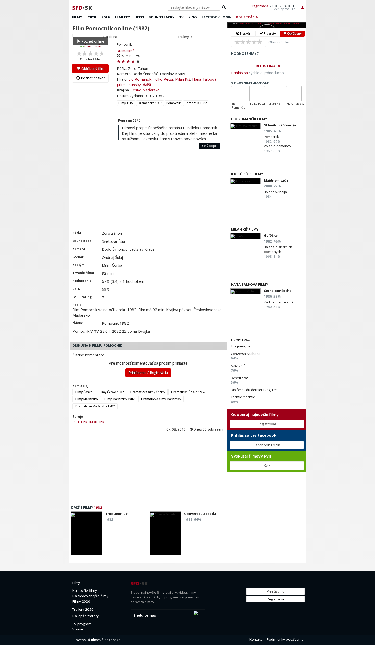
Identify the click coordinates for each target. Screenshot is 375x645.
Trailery (122, 17)
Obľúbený (294, 33)
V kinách (79, 629)
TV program (82, 624)
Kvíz (267, 465)
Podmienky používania (285, 639)
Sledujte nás (144, 615)
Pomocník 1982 (196, 103)
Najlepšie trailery (85, 616)
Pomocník (173, 103)
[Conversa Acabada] (165, 534)
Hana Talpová (204, 79)
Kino (192, 17)
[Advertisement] (148, 192)
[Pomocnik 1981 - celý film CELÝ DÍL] (266, 25)
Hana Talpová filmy (249, 284)
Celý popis (209, 146)
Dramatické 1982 (150, 103)
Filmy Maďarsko (119, 399)
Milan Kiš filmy (244, 229)
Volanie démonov (277, 146)
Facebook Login (267, 444)
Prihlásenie (275, 591)
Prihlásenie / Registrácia (148, 372)
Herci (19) (110, 37)
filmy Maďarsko (161, 399)
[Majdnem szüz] (245, 181)
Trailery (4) (185, 37)
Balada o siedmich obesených (278, 249)
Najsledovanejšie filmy (90, 596)
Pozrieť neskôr (92, 78)
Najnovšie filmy (84, 590)
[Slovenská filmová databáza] (82, 7)
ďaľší (147, 84)
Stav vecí (238, 365)
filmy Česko (147, 392)
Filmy (77, 17)
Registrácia (260, 6)
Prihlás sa (239, 72)
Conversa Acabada (245, 353)
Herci (139, 17)
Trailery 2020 (82, 609)
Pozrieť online (92, 41)
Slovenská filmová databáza (96, 640)
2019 (106, 17)
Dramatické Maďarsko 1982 (95, 406)
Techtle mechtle (243, 397)
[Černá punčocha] (245, 291)
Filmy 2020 (81, 601)
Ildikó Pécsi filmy (247, 174)
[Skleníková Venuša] (245, 126)
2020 (92, 17)
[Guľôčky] (245, 236)
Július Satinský (129, 84)
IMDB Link (96, 422)
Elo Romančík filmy (249, 119)
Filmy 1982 (126, 103)
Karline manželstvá (278, 302)
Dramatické (125, 50)
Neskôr (245, 33)
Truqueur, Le (241, 346)
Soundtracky (161, 17)
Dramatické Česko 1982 (188, 392)
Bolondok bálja (275, 192)
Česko (136, 89)
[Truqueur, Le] (86, 534)
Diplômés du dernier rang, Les (254, 389)
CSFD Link (79, 422)
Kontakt (255, 639)
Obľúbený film (92, 68)
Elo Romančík (139, 79)
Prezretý (269, 33)
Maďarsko (151, 89)
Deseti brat (239, 377)
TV (181, 17)
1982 (98, 507)
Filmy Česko (111, 392)
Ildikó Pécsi (163, 79)
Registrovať (266, 424)
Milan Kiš (182, 79)
